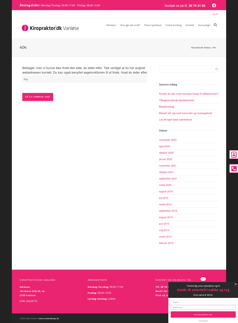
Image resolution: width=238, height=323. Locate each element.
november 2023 (167, 139)
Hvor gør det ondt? (130, 25)
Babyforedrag (166, 106)
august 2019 (166, 191)
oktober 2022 (166, 152)
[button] (203, 286)
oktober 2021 (166, 172)
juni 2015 (164, 223)
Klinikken (111, 25)
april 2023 (164, 146)
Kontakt (190, 25)
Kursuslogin (204, 25)
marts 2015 (165, 236)
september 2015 (168, 210)
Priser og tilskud (152, 25)
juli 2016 (163, 198)
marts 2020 (165, 185)
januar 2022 (165, 159)
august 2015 (166, 217)
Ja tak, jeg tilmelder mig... (203, 314)
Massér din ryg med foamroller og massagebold (185, 113)
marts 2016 (165, 204)
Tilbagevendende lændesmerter (176, 100)
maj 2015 (164, 230)
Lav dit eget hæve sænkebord (175, 119)
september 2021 (168, 178)
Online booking (174, 25)
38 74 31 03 (197, 5)
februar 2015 (166, 243)
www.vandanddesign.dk (49, 318)
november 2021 (167, 165)
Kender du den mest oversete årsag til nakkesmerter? (188, 93)
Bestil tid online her (168, 291)
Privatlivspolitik (203, 320)
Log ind (215, 14)
